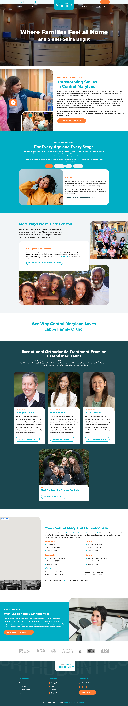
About (20, 7)
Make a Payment (104, 7)
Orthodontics (30, 7)
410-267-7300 (64, 256)
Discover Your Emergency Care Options (44, 263)
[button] (22, 256)
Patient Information (88, 7)
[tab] (49, 166)
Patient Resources (24, 689)
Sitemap (66, 702)
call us (63, 580)
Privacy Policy (73, 702)
